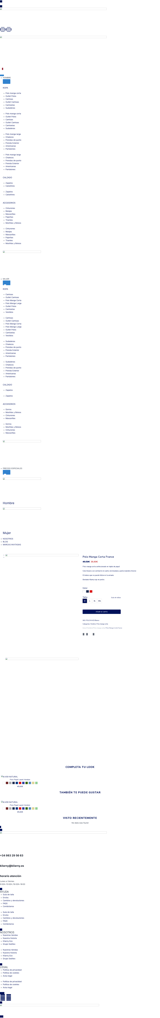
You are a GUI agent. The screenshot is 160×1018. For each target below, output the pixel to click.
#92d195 (36, 783)
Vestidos (9, 312)
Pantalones (10, 149)
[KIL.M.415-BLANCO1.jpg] (41, 605)
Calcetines (10, 186)
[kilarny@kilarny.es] (2, 860)
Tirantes (9, 220)
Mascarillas (10, 214)
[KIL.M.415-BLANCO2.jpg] (41, 709)
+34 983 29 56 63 (11, 855)
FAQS (5, 903)
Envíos (5, 897)
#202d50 (87, 591)
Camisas (9, 99)
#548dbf (30, 783)
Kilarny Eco (8, 941)
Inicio (84, 628)
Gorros (8, 409)
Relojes (9, 211)
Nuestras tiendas (10, 935)
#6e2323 (7, 783)
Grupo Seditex (9, 944)
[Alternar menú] (2, 75)
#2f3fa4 (23, 783)
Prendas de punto (13, 140)
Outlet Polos (11, 96)
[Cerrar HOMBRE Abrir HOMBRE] (6, 81)
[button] (83, 634)
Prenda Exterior (12, 143)
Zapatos (9, 183)
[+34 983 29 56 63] (2, 850)
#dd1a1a (91, 591)
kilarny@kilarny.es (12, 865)
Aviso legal (7, 976)
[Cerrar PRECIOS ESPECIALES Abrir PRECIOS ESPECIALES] (6, 472)
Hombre (93, 624)
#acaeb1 (10, 783)
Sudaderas (10, 108)
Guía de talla (8, 894)
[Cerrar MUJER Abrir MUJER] (6, 283)
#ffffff (4, 783)
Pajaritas (9, 217)
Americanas (11, 146)
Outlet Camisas (12, 102)
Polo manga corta (13, 93)
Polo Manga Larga (13, 303)
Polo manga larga (13, 134)
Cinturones (10, 208)
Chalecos (10, 137)
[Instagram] (2, 29)
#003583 (17, 783)
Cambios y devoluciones (13, 900)
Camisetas (10, 105)
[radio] (85, 601)
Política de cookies (11, 973)
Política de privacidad (12, 970)
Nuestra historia (10, 938)
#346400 (26, 783)
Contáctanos (8, 906)
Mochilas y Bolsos (13, 223)
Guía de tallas (116, 598)
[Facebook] (8, 29)
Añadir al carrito (102, 612)
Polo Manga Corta (13, 300)
